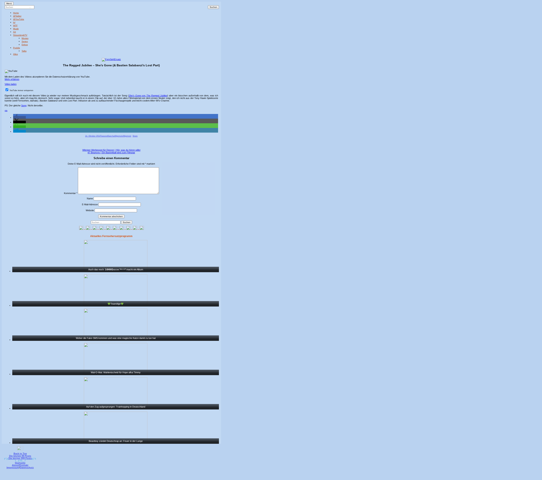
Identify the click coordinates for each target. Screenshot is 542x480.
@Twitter (17, 16)
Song (23, 105)
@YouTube (18, 19)
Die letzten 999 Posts (20, 458)
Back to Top (20, 453)
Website (90, 210)
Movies (25, 38)
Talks (24, 51)
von (148, 95)
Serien (25, 41)
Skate (135, 136)
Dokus (25, 44)
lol (14, 22)
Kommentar (70, 193)
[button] (19, 117)
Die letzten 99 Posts (20, 456)
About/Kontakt (20, 465)
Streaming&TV (20, 35)
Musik (16, 29)
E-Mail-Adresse (90, 204)
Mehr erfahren (12, 79)
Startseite (20, 463)
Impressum (13, 467)
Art (14, 32)
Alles (15, 54)
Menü (9, 3)
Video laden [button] (11, 84)
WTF (15, 25)
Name (90, 198)
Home (16, 13)
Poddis (16, 48)
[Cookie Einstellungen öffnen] (288, 477)
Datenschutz (27, 467)
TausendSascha (107, 136)
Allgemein (118, 136)
